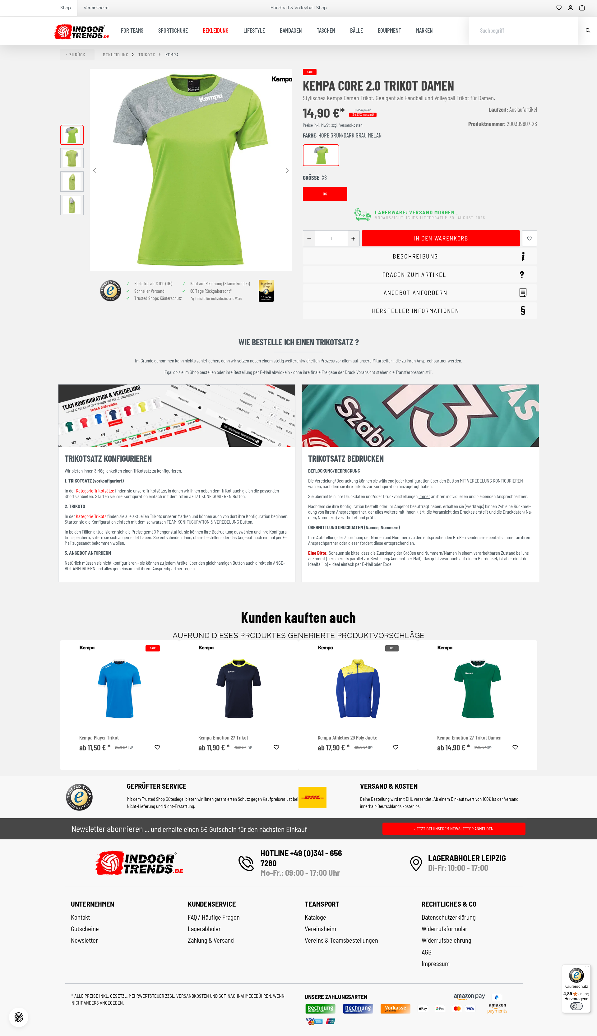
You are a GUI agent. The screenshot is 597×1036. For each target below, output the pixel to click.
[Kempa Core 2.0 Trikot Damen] (191, 170)
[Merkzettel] (559, 8)
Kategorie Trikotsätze (95, 490)
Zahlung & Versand (211, 940)
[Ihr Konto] (570, 8)
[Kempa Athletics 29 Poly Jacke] (358, 689)
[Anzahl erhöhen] (353, 238)
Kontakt (80, 917)
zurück (77, 54)
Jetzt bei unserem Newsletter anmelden (453, 828)
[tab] (420, 256)
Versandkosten (193, 996)
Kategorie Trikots (91, 516)
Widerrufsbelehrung (446, 940)
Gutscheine (85, 928)
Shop (65, 7)
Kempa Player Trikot (99, 737)
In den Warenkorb (441, 238)
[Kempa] (282, 80)
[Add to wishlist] (157, 746)
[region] (176, 170)
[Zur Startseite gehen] (81, 31)
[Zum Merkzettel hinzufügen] (529, 238)
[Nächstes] (287, 170)
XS (325, 194)
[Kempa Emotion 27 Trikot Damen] (477, 689)
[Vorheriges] (94, 170)
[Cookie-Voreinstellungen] (18, 1017)
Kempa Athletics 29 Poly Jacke (347, 737)
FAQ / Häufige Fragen (214, 917)
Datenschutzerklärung (449, 917)
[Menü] (587, 968)
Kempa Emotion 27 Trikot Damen (469, 737)
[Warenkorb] (582, 8)
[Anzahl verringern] (309, 238)
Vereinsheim (96, 7)
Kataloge (315, 917)
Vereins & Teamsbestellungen (341, 940)
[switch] (576, 1006)
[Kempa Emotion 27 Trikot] (238, 689)
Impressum (436, 963)
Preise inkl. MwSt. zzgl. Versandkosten (332, 125)
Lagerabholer (204, 928)
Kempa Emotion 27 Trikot (223, 737)
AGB (427, 952)
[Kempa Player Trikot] (119, 689)
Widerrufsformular (444, 928)
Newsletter (84, 940)
